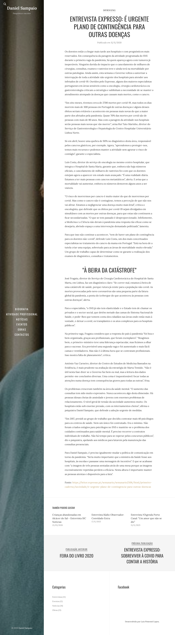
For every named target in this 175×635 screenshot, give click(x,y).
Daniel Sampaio (22, 8)
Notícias (22, 319)
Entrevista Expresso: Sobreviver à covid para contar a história (142, 556)
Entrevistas (109, 10)
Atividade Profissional (22, 314)
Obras (22, 329)
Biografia (22, 309)
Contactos (22, 334)
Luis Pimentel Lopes (150, 621)
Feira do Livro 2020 (76, 555)
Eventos (21, 324)
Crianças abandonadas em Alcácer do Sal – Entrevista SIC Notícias (69, 518)
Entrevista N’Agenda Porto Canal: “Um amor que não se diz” (146, 518)
